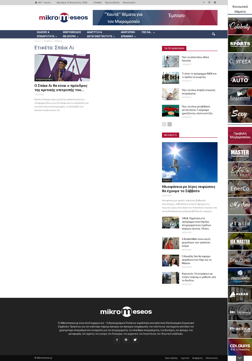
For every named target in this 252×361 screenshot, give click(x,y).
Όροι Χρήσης (171, 358)
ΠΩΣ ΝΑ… (147, 32)
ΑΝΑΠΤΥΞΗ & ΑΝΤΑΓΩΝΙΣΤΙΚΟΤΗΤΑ (99, 34)
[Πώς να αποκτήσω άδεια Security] (170, 61)
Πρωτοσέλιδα (112, 2)
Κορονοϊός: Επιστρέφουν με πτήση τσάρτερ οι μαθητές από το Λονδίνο (199, 277)
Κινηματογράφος (44, 79)
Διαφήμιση (197, 358)
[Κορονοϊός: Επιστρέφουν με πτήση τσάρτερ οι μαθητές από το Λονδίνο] (170, 278)
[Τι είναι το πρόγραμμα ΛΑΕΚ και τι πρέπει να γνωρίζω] (170, 78)
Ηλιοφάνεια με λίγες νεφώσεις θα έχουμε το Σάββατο (188, 189)
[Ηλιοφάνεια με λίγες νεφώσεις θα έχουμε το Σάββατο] (190, 162)
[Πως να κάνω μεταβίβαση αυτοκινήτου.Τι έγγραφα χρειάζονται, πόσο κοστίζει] (170, 111)
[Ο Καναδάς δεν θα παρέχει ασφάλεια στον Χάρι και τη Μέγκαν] (170, 260)
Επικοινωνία (129, 2)
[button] (213, 34)
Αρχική (37, 41)
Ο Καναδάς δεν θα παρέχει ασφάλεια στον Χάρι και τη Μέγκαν (197, 260)
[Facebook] (203, 2)
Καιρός (166, 180)
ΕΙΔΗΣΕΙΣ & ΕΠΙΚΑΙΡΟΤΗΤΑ (45, 34)
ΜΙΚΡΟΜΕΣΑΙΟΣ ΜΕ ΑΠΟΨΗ (72, 34)
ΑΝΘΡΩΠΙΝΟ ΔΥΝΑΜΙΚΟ (128, 34)
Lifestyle (97, 2)
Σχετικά (185, 358)
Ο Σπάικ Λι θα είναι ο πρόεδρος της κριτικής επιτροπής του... (60, 88)
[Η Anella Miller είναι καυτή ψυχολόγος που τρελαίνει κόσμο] (170, 243)
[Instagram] (209, 2)
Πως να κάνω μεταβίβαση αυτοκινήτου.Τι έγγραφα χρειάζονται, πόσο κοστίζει (197, 110)
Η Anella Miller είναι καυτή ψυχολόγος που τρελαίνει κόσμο (196, 242)
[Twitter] (215, 2)
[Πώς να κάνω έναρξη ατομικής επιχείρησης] (170, 94)
